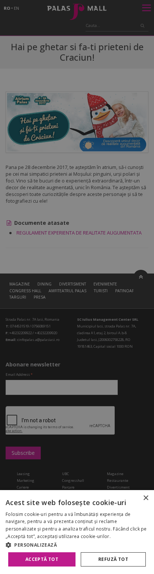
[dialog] (77, 532)
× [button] (145, 498)
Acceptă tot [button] (41, 559)
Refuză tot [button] (113, 559)
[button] (77, 544)
